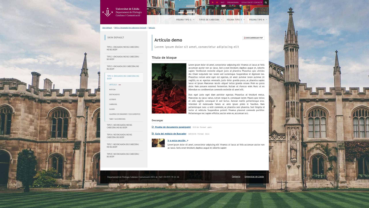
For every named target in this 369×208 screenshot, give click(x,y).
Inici (222, 2)
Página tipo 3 (234, 19)
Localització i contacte (251, 2)
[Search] (266, 2)
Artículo (152, 28)
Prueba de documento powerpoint (172, 127)
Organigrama (233, 2)
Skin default (107, 28)
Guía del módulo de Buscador (170, 133)
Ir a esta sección (177, 140)
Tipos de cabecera (209, 19)
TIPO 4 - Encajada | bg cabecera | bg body (130, 28)
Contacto (236, 176)
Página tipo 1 (183, 19)
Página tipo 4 (256, 19)
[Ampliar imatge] (169, 88)
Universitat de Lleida (254, 176)
